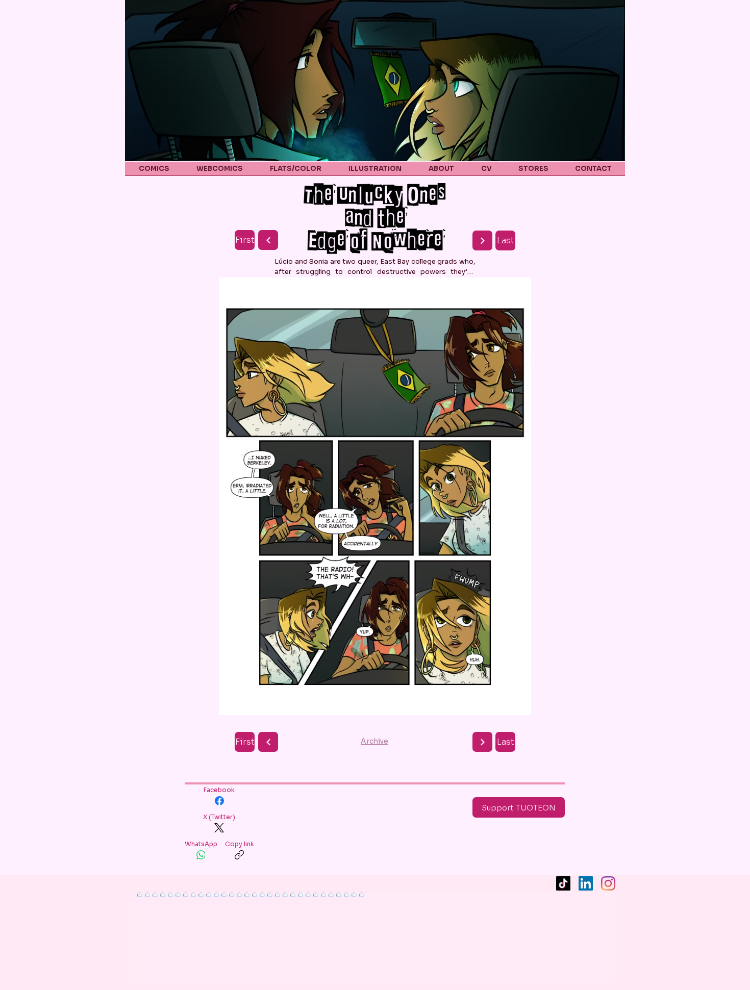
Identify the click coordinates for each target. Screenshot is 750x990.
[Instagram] (608, 883)
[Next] (268, 240)
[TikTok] (563, 883)
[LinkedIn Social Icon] (586, 883)
